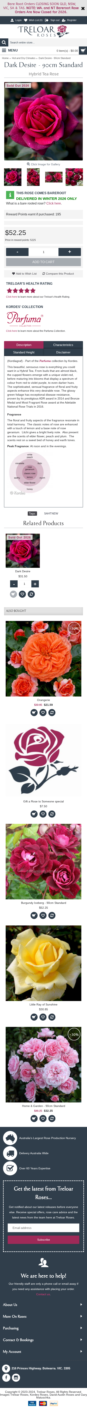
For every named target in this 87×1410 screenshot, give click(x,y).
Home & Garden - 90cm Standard (43, 1106)
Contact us (43, 1294)
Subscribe (43, 1239)
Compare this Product (60, 273)
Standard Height (23, 352)
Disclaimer (63, 352)
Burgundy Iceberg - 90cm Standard (43, 902)
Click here (53, 203)
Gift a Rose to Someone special (43, 801)
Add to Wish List (26, 273)
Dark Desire (22, 571)
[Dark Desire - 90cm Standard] (43, 121)
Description (23, 345)
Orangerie (43, 700)
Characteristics (63, 345)
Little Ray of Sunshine (43, 1004)
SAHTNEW (51, 513)
